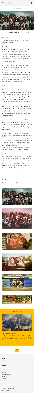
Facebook (4, 363)
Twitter (3, 361)
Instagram (4, 365)
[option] (17, 327)
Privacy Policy (5, 390)
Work (11, 3)
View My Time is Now (17, 327)
